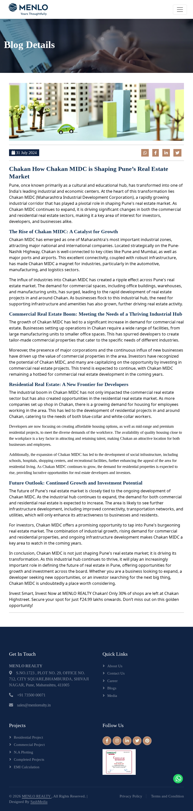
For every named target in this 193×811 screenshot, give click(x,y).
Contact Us (116, 673)
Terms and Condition (167, 796)
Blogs (111, 688)
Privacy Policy (131, 796)
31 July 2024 (26, 153)
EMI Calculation (26, 767)
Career (112, 681)
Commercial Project (29, 745)
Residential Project (28, 737)
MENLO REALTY (37, 796)
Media (112, 696)
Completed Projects (29, 759)
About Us (114, 666)
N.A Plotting (23, 752)
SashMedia (38, 802)
